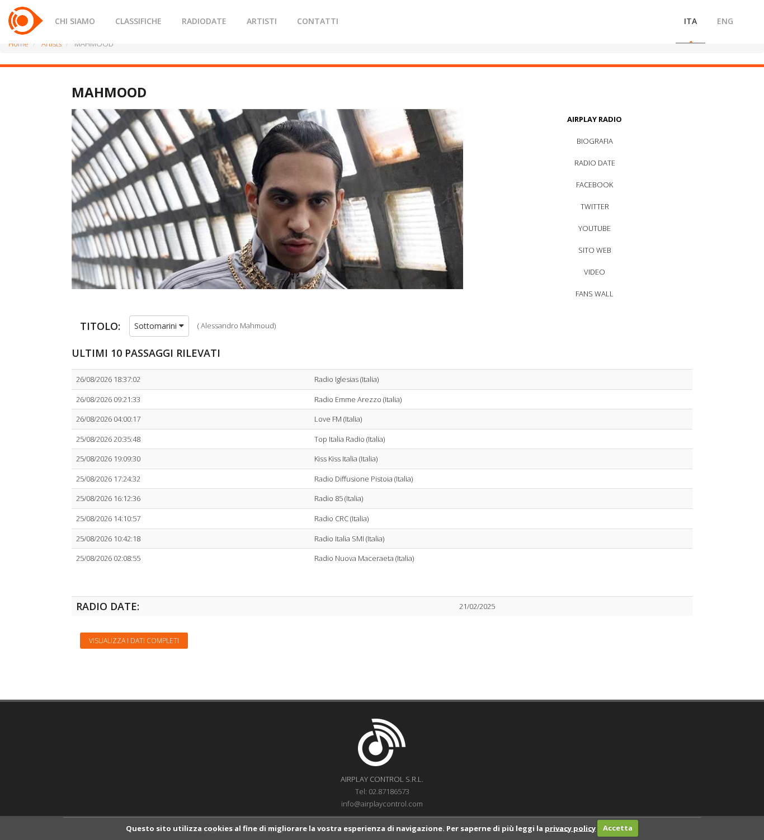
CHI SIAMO (75, 21)
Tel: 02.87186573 (382, 791)
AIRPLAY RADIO (594, 119)
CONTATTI (317, 21)
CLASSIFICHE (138, 21)
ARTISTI (262, 21)
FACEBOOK (594, 185)
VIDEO (594, 272)
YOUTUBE (594, 228)
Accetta (618, 828)
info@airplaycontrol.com (382, 804)
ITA (690, 21)
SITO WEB (594, 250)
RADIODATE (204, 21)
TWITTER (595, 206)
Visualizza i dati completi (134, 640)
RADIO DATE (594, 163)
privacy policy (570, 828)
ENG (725, 21)
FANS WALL (595, 294)
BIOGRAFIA (595, 141)
